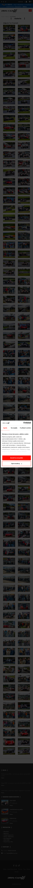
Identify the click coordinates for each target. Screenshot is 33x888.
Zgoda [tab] (5, 428)
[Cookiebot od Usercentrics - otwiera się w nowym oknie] (23, 423)
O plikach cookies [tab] (25, 428)
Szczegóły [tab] (14, 428)
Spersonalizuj (15, 463)
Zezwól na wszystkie (16, 458)
